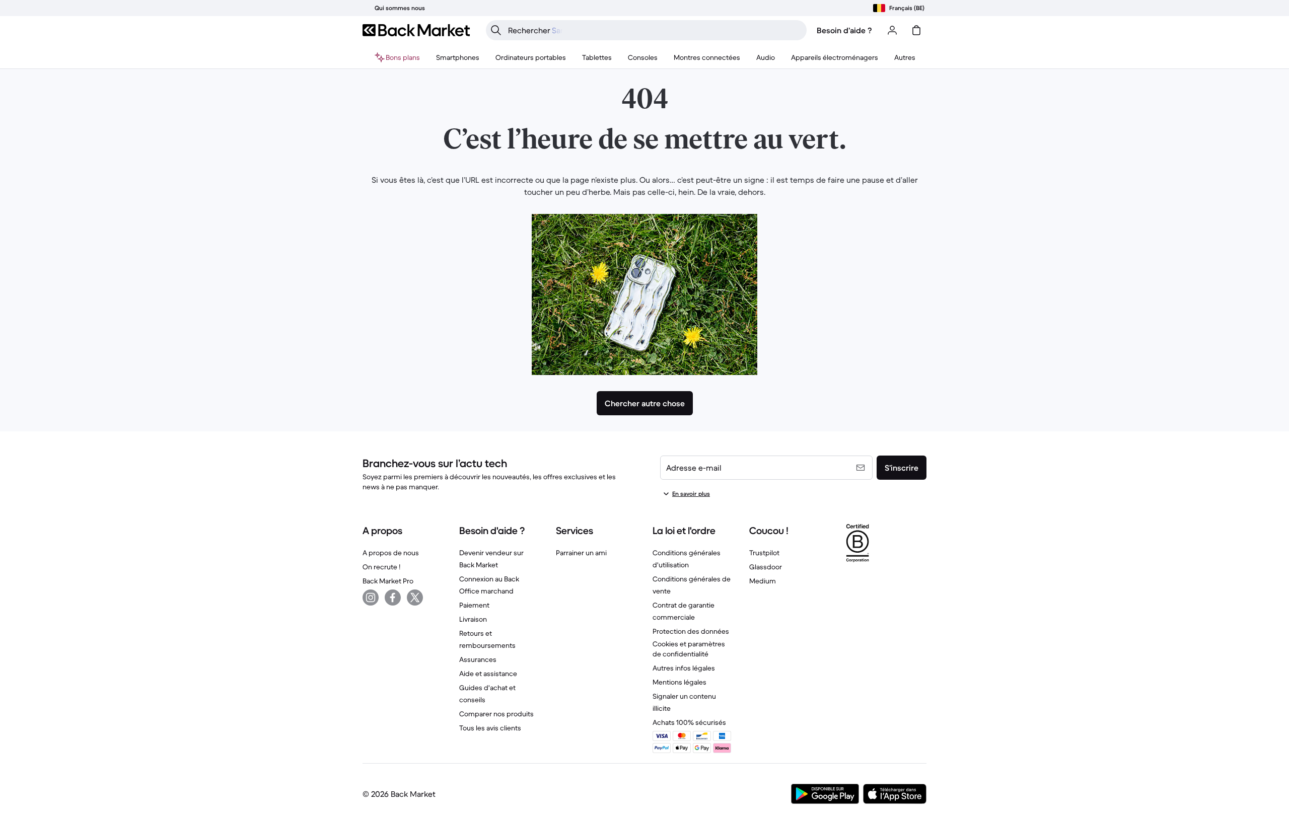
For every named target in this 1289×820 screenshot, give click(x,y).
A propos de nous (391, 552)
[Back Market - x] (415, 597)
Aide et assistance (488, 673)
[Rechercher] (496, 30)
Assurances (477, 659)
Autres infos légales (684, 668)
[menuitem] (457, 57)
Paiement (474, 605)
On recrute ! (381, 566)
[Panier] (916, 30)
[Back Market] (416, 30)
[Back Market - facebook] (393, 597)
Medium (762, 580)
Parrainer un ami (581, 552)
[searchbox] (654, 30)
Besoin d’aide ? (844, 30)
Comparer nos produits (496, 713)
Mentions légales (679, 682)
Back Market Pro (388, 580)
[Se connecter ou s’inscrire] (892, 30)
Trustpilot (764, 552)
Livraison (473, 619)
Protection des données (691, 631)
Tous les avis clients (490, 727)
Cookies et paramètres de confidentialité (689, 648)
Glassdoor (765, 566)
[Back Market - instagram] (371, 597)
